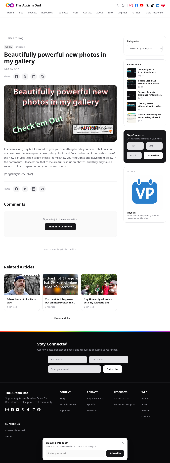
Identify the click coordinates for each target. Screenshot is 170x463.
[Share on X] (25, 76)
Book (110, 12)
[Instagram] (131, 5)
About (99, 12)
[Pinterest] (163, 5)
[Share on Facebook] (16, 76)
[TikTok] (152, 5)
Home (10, 12)
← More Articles (60, 318)
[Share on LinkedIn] (33, 76)
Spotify (91, 404)
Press (76, 12)
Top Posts (62, 12)
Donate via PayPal (15, 430)
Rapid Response (154, 12)
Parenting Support (124, 404)
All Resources (121, 398)
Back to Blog (16, 38)
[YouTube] (141, 5)
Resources (47, 12)
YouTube (91, 410)
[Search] (117, 5)
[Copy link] (42, 76)
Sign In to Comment (60, 226)
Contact (87, 12)
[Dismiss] (122, 442)
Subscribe (153, 155)
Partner (136, 12)
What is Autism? (69, 404)
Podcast (32, 12)
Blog (20, 12)
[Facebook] (136, 5)
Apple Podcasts (95, 398)
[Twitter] (147, 5)
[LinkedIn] (157, 5)
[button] (60, 113)
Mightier (122, 12)
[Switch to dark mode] (123, 5)
